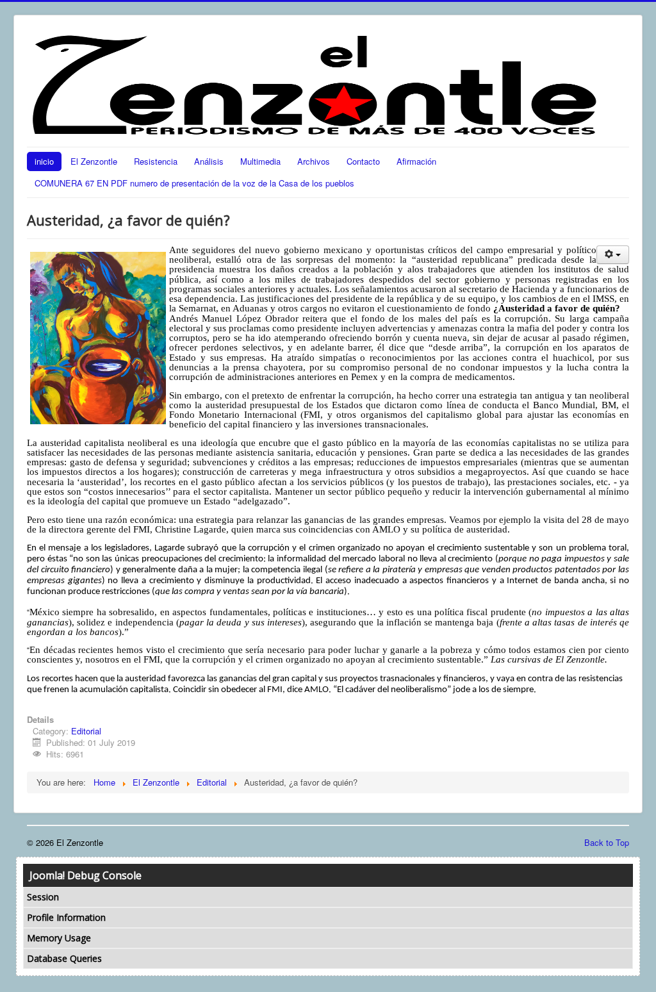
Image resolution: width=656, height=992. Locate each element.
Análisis (209, 161)
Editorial (86, 731)
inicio (44, 161)
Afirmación (416, 161)
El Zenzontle (93, 161)
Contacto (363, 161)
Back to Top (606, 842)
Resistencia (155, 161)
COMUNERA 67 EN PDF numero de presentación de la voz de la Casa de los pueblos (194, 183)
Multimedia (260, 161)
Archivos (313, 161)
